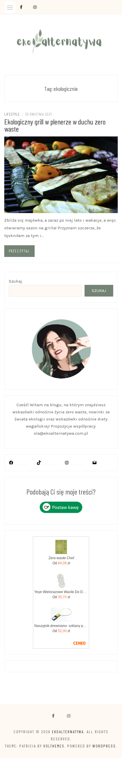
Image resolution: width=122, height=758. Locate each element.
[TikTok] (39, 462)
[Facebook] (53, 716)
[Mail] (94, 462)
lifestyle (12, 114)
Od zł (61, 563)
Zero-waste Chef (61, 558)
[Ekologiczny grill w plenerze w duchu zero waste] (61, 174)
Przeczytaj (19, 251)
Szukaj (15, 281)
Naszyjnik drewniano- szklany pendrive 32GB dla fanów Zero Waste (61, 626)
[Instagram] (66, 462)
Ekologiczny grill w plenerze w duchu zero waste (55, 125)
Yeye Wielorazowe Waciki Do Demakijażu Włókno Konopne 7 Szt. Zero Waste (61, 592)
